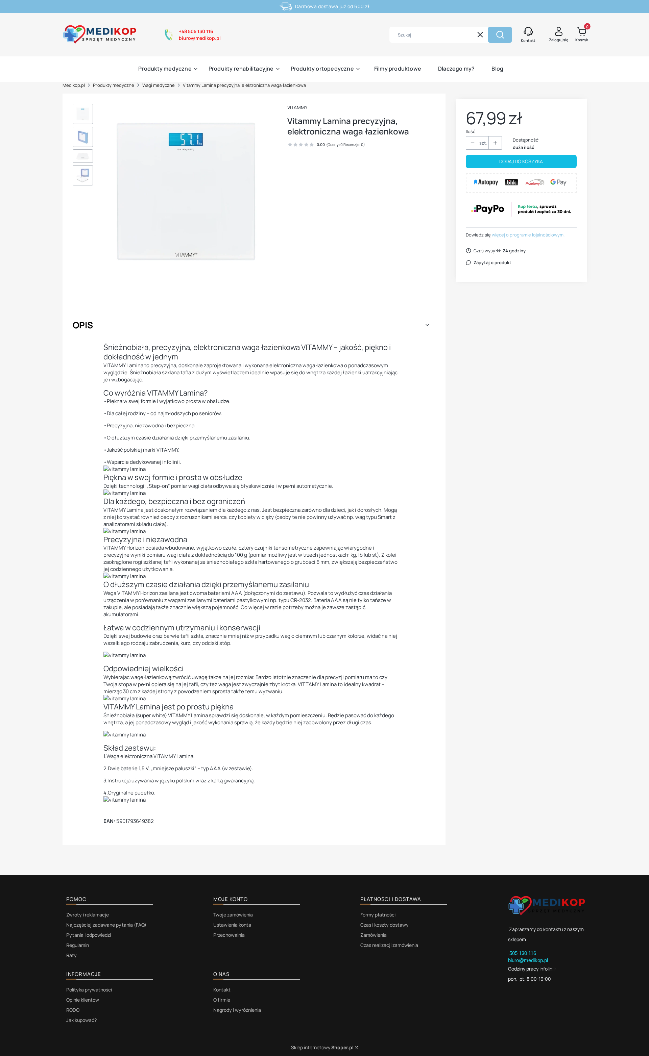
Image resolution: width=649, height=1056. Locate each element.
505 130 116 (523, 953)
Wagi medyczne (158, 85)
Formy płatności (377, 914)
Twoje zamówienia (233, 914)
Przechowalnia (229, 935)
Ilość (470, 131)
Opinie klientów (82, 1000)
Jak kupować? (81, 1020)
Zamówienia (373, 935)
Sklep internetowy (322, 1047)
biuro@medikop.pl (528, 960)
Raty (71, 955)
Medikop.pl (74, 85)
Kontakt (222, 989)
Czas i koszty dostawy (384, 925)
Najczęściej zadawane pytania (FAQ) (106, 925)
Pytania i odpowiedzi (88, 935)
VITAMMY (297, 107)
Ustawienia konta (232, 925)
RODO (72, 1010)
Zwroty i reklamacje (87, 914)
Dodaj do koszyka (521, 161)
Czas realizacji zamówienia (389, 945)
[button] (500, 35)
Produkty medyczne (113, 85)
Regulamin (77, 945)
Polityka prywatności (89, 989)
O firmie (221, 1000)
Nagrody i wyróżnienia (237, 1010)
